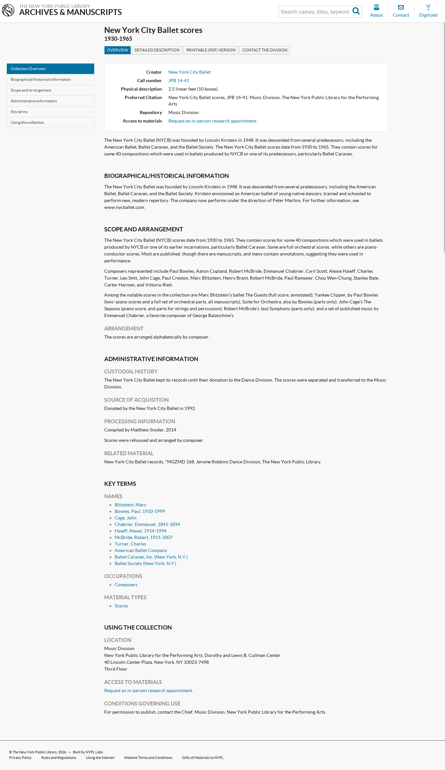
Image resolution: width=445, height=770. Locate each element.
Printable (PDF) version (211, 50)
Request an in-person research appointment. (212, 120)
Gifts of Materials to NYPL (202, 758)
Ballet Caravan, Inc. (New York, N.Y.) (151, 556)
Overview (117, 50)
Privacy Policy (20, 758)
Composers (126, 584)
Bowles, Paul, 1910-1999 (140, 511)
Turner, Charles (130, 543)
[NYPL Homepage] (8, 11)
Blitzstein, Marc (130, 504)
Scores (121, 605)
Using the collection (27, 122)
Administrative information (34, 101)
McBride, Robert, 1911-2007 (144, 537)
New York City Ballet (189, 72)
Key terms (19, 111)
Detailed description (157, 50)
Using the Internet (100, 758)
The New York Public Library (35, 752)
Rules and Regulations (58, 758)
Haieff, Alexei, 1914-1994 (140, 530)
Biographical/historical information (41, 79)
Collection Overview (28, 68)
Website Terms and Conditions (148, 758)
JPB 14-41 (178, 80)
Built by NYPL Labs (88, 752)
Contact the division (264, 50)
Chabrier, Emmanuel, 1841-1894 (147, 524)
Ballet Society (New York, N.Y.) (145, 563)
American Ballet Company (141, 550)
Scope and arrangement (31, 90)
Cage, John (125, 517)
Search (356, 12)
